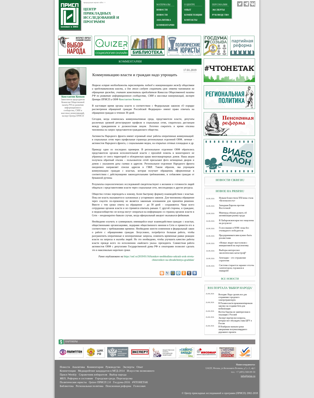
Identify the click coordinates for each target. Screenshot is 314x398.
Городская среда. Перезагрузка (113, 378)
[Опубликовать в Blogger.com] (162, 273)
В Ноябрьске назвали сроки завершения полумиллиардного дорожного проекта (232, 329)
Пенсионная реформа (118, 386)
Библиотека (67, 386)
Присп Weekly (68, 374)
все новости (230, 278)
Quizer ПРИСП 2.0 (100, 382)
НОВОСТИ (162, 10)
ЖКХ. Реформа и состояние (76, 378)
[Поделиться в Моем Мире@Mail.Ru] (173, 273)
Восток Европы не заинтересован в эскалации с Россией (234, 313)
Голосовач (139, 386)
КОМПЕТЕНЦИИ (193, 15)
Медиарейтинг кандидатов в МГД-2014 (101, 370)
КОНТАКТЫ (190, 20)
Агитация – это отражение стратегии (232, 259)
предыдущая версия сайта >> (94, 2)
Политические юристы (73, 382)
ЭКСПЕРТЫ (218, 10)
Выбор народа (117, 374)
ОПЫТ (187, 10)
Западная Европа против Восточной (231, 206)
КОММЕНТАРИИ (165, 25)
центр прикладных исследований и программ (101, 15)
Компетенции (68, 370)
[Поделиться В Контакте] (194, 273)
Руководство (220, 15)
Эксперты (128, 366)
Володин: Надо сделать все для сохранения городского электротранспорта (232, 297)
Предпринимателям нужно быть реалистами (235, 236)
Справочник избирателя (93, 374)
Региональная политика (89, 386)
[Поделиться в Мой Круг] (178, 273)
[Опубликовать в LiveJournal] (167, 273)
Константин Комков (130, 99)
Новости (65, 366)
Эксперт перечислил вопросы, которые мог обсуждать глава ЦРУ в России (235, 321)
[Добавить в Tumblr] (189, 273)
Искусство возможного (140, 370)
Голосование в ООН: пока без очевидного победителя (234, 229)
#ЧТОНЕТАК (140, 382)
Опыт (139, 366)
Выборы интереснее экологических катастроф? (232, 251)
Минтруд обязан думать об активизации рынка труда (233, 214)
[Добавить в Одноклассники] (184, 273)
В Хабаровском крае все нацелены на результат (236, 221)
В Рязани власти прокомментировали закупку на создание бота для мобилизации (235, 306)
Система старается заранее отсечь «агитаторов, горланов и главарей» (236, 268)
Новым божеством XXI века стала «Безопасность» (236, 199)
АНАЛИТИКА (163, 20)
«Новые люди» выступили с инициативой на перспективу (234, 244)
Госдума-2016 (121, 382)
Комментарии (95, 366)
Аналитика (78, 366)
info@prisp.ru (248, 376)
